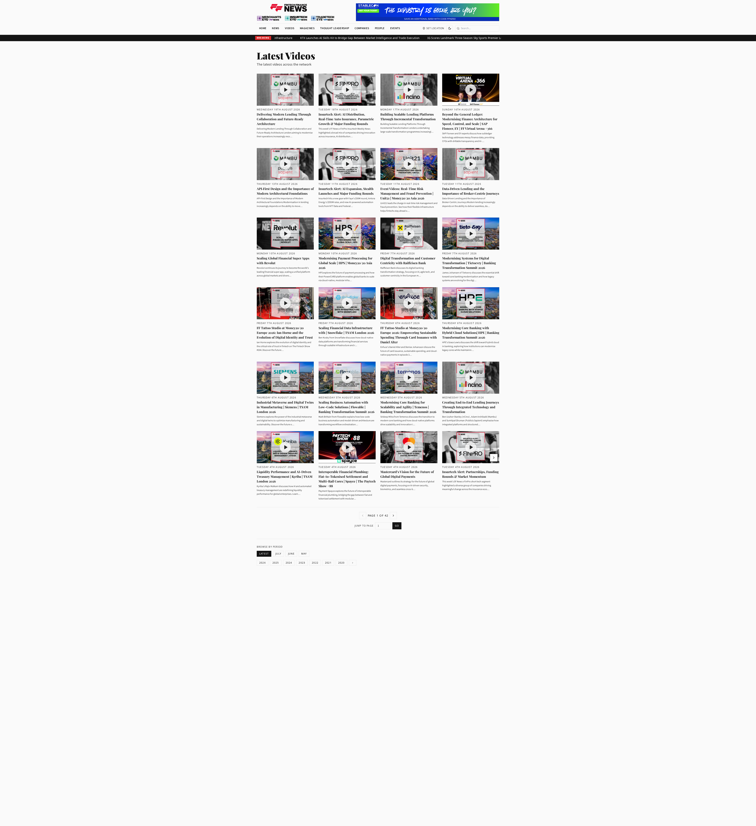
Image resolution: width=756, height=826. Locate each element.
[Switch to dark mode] (450, 28)
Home (262, 28)
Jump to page (364, 525)
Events (395, 28)
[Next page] (393, 515)
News (275, 28)
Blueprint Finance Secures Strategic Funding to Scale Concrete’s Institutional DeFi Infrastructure (311, 38)
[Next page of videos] (494, 458)
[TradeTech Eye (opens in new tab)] (323, 18)
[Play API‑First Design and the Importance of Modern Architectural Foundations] (285, 164)
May (304, 553)
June (291, 553)
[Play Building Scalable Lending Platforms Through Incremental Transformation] (408, 90)
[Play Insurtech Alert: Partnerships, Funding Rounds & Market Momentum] (470, 447)
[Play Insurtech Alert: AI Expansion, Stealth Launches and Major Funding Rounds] (347, 164)
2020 (341, 562)
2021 (328, 562)
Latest (264, 553)
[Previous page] (362, 515)
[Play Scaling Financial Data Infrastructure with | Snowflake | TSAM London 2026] (347, 303)
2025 (275, 562)
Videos (289, 28)
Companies (362, 28)
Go (397, 525)
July (278, 553)
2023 (302, 562)
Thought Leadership (334, 28)
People (380, 28)
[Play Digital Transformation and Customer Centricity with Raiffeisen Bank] (408, 234)
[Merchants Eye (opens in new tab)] (269, 18)
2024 (289, 562)
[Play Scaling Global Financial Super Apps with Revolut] (285, 234)
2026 (262, 562)
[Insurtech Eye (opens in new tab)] (296, 18)
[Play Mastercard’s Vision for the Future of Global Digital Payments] (408, 447)
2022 (315, 562)
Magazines (307, 28)
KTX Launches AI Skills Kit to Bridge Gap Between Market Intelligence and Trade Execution (442, 38)
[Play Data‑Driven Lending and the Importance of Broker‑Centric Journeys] (470, 164)
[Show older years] (352, 563)
